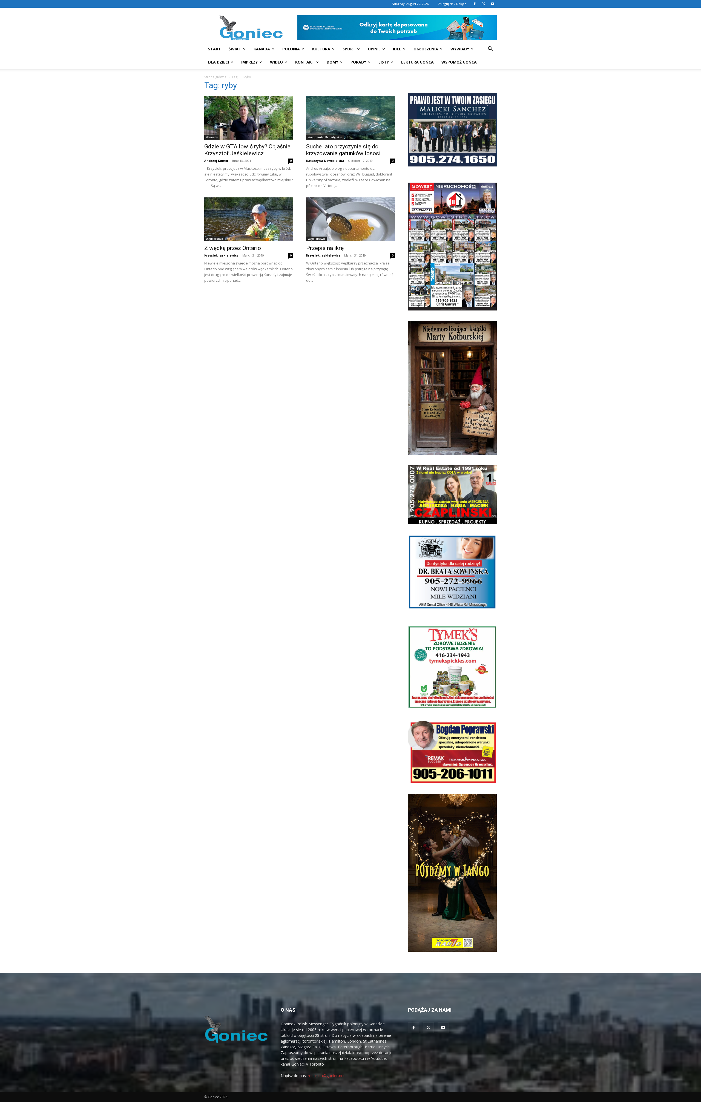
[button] (490, 49)
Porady (358, 62)
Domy (332, 62)
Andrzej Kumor (216, 161)
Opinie (374, 48)
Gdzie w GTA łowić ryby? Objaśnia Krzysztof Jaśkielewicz (247, 150)
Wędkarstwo (214, 239)
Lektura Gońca (417, 62)
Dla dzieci (218, 62)
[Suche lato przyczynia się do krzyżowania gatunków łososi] (350, 118)
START (214, 48)
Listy (383, 62)
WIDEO (276, 62)
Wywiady (459, 48)
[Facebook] (474, 4)
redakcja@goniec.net (326, 1075)
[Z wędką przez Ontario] (248, 219)
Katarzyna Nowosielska (325, 161)
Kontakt (304, 62)
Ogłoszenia (425, 48)
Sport (349, 48)
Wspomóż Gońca (459, 62)
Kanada (262, 48)
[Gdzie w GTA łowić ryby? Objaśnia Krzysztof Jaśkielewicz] (248, 118)
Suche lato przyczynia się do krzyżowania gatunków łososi (343, 150)
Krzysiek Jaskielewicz (221, 255)
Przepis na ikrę (325, 248)
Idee (397, 48)
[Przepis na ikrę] (350, 219)
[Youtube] (493, 4)
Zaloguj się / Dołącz (452, 4)
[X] (483, 4)
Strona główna (215, 77)
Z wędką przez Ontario (232, 248)
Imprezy (249, 62)
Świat (235, 48)
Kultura (321, 48)
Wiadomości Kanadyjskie (325, 137)
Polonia (291, 48)
